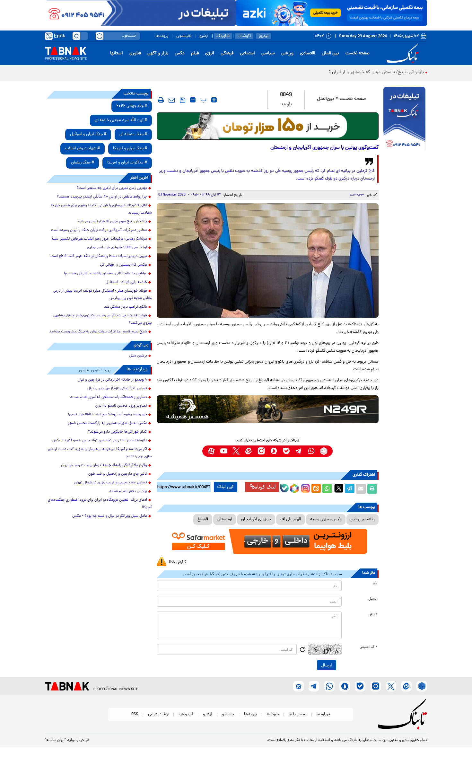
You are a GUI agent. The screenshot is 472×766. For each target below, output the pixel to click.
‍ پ (202, 100)
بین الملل (330, 53)
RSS (134, 714)
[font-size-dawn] (192, 99)
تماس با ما (298, 714)
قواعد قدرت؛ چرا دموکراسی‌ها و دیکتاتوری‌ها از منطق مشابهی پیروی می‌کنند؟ (102, 319)
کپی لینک (225, 486)
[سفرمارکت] (267, 541)
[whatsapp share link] (327, 489)
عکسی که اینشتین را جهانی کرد (123, 265)
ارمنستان (224, 519)
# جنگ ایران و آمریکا (130, 148)
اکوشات (244, 36)
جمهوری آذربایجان (256, 519)
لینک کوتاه (265, 486)
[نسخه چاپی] (372, 489)
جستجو (228, 714)
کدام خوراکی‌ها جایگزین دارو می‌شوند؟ (117, 432)
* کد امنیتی (369, 647)
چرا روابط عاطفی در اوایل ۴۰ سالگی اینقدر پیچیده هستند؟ (102, 197)
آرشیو (203, 36)
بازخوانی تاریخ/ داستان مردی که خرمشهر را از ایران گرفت (372, 72)
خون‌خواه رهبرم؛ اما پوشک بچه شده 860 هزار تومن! (107, 415)
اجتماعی (247, 53)
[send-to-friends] (172, 99)
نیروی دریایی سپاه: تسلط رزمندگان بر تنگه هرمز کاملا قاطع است (98, 256)
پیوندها (161, 36)
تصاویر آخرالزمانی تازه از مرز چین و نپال (117, 389)
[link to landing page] (403, 53)
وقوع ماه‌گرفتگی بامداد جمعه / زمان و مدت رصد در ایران (104, 465)
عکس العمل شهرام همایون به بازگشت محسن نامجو (107, 423)
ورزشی (287, 53)
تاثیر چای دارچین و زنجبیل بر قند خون (117, 474)
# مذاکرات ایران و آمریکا (127, 163)
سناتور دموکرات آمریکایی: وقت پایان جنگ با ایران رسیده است (99, 230)
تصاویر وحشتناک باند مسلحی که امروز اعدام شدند (108, 397)
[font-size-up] (214, 99)
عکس (180, 53)
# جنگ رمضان (82, 163)
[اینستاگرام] (305, 487)
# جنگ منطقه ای (133, 134)
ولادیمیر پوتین (362, 519)
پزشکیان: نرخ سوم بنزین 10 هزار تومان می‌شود (112, 222)
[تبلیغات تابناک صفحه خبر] (404, 119)
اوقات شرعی (158, 714)
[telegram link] (299, 451)
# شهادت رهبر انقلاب (82, 148)
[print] (160, 99)
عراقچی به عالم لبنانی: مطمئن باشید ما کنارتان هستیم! (105, 274)
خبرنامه (273, 714)
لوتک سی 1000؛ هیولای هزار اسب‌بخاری (117, 248)
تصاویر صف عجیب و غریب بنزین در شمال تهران (110, 483)
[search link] (99, 36)
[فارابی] (268, 126)
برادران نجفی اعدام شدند (128, 491)
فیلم (195, 53)
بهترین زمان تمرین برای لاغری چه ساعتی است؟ (111, 188)
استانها (116, 53)
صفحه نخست (357, 53)
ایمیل (373, 599)
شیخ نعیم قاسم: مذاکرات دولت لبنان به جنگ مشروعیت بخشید (98, 332)
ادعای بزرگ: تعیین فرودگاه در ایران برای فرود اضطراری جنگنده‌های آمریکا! (100, 503)
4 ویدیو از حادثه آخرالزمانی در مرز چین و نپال (112, 380)
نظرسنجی (183, 36)
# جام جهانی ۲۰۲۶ (131, 106)
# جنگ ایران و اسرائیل (88, 134)
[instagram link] (261, 451)
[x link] (236, 451)
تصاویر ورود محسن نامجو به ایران (121, 406)
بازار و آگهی (157, 53)
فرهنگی (227, 53)
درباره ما (323, 714)
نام (375, 583)
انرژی (209, 53)
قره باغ (202, 519)
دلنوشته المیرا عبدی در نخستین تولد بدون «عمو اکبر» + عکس (99, 441)
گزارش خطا (177, 562)
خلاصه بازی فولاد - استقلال (126, 282)
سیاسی (268, 53)
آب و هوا (186, 714)
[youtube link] (224, 451)
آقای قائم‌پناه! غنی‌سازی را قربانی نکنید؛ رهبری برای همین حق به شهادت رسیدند (101, 209)
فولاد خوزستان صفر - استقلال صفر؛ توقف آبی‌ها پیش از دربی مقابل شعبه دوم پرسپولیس (102, 294)
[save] (182, 100)
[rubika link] (324, 451)
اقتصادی (307, 53)
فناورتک (223, 36)
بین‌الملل (325, 99)
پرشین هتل (138, 356)
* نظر (374, 615)
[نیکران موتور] (268, 409)
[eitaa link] (249, 451)
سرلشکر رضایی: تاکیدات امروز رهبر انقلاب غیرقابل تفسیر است (99, 239)
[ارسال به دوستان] (361, 489)
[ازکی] (331, 13)
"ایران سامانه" (55, 740)
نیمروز (263, 36)
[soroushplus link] (274, 451)
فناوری (135, 53)
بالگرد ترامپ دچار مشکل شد (125, 307)
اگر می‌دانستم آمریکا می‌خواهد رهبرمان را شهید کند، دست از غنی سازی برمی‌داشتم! (100, 453)
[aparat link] (211, 451)
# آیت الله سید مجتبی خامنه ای (121, 120)
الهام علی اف (290, 519)
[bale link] (286, 451)
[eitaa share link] (316, 489)
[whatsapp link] (311, 451)
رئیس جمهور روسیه (325, 519)
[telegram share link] (349, 489)
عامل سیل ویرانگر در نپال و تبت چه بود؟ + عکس (109, 516)
